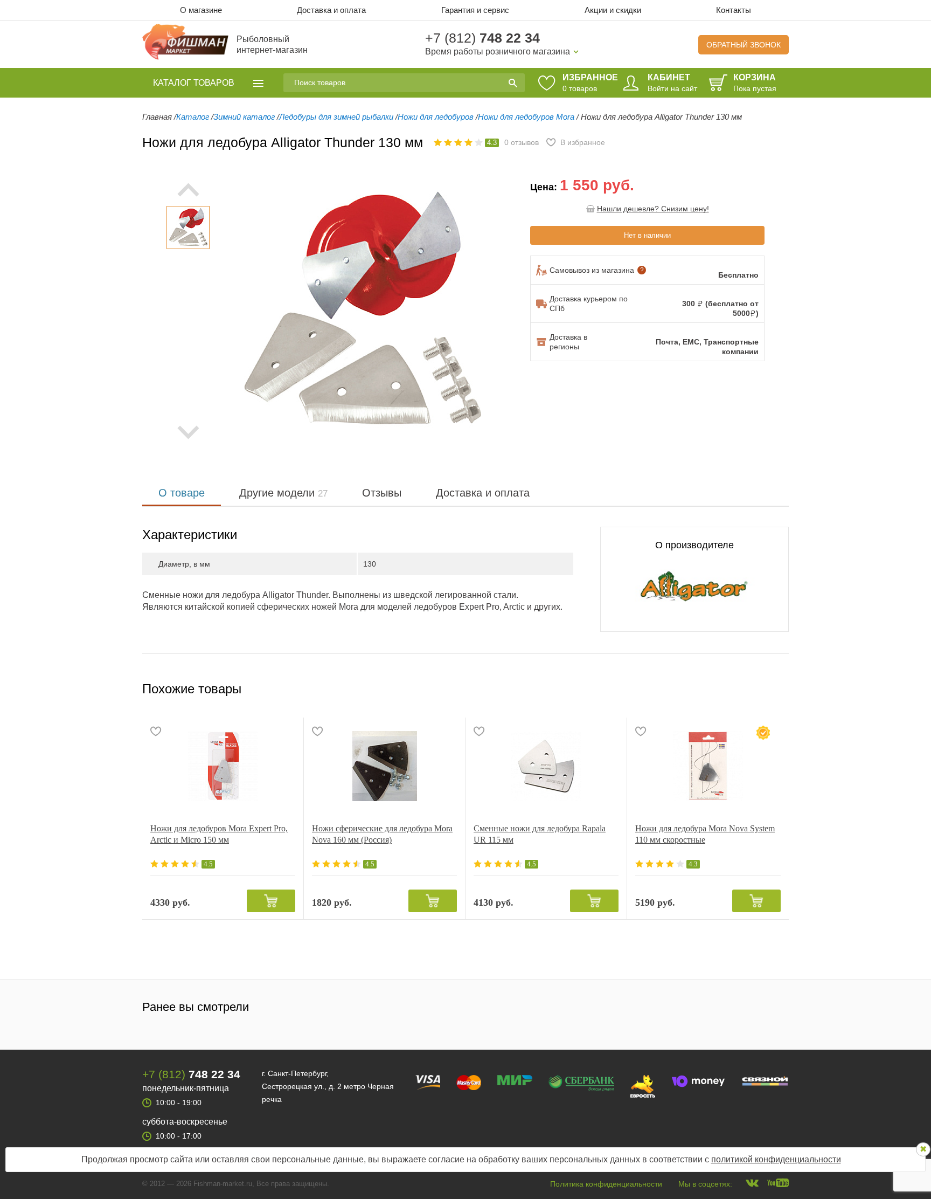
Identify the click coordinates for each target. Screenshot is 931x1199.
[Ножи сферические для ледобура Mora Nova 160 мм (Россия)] (384, 766)
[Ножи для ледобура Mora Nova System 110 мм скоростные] (708, 766)
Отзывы (381, 493)
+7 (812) (482, 38)
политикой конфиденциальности (776, 1159)
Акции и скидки (613, 10)
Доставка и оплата (331, 10)
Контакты (733, 10)
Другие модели (283, 493)
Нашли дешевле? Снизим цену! (653, 208)
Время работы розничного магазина (497, 51)
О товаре (181, 493)
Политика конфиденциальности (606, 1184)
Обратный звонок (743, 44)
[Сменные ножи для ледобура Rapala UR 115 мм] (546, 766)
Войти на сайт (672, 88)
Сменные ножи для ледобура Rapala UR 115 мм (540, 834)
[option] (188, 227)
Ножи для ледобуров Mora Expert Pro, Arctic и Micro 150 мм (219, 834)
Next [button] (188, 432)
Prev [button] (188, 190)
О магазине (201, 10)
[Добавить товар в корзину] (271, 901)
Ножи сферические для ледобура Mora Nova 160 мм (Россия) (382, 834)
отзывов (521, 142)
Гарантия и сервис (475, 10)
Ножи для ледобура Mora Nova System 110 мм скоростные (705, 834)
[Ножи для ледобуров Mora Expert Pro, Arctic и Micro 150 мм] (222, 766)
